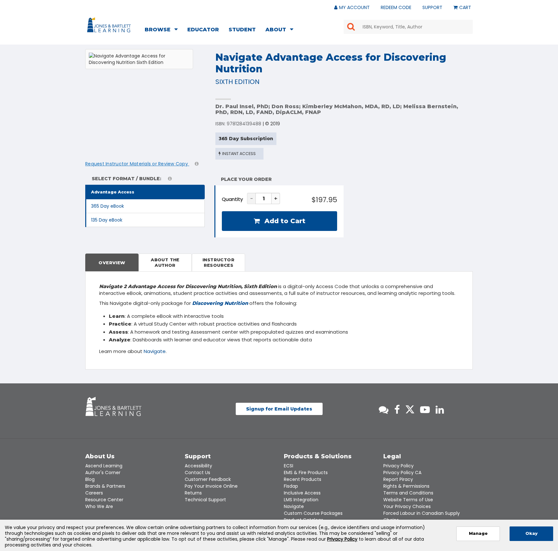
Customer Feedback (208, 479)
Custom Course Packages (313, 513)
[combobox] (408, 27)
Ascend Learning (103, 466)
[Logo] (110, 26)
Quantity (232, 199)
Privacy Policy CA (402, 472)
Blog (90, 479)
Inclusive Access (302, 493)
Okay (531, 533)
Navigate (155, 351)
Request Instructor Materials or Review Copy (137, 164)
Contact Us (197, 472)
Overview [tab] (111, 262)
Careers (94, 493)
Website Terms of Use (408, 499)
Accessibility (198, 466)
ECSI (288, 466)
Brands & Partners (105, 486)
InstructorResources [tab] (218, 262)
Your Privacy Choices (407, 506)
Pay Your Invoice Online (211, 486)
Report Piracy (398, 479)
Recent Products (302, 479)
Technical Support (205, 499)
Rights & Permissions (406, 486)
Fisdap (291, 486)
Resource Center (104, 499)
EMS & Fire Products (306, 472)
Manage (478, 533)
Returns (193, 493)
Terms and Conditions (408, 493)
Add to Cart (284, 221)
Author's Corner (102, 472)
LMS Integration (301, 499)
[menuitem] (163, 30)
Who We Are (99, 506)
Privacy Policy (398, 466)
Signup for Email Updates (279, 409)
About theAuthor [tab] (165, 262)
